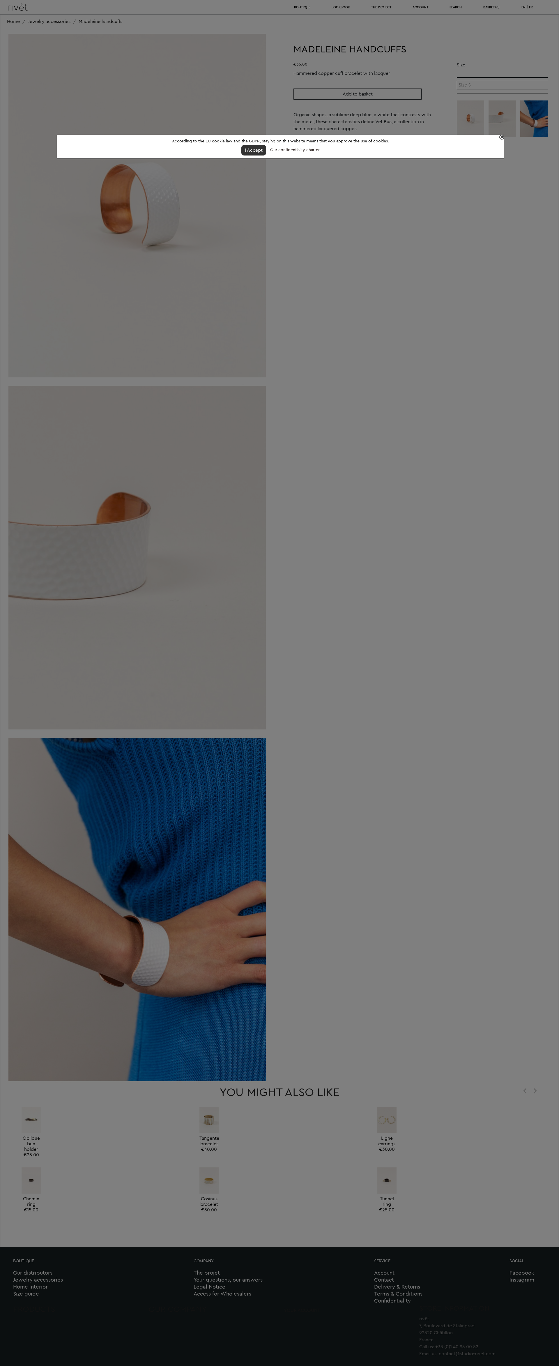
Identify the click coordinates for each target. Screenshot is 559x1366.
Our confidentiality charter (295, 150)
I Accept (254, 150)
